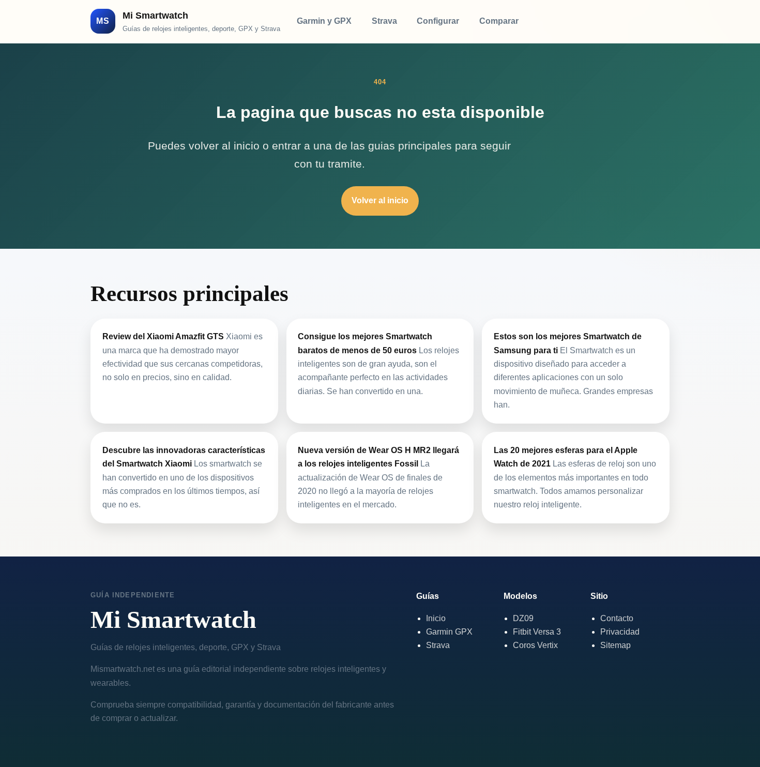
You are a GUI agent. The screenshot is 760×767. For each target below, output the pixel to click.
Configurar (438, 21)
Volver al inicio (380, 200)
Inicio (436, 618)
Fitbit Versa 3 (537, 631)
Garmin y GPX (324, 21)
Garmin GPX (449, 631)
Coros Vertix (535, 645)
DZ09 (523, 618)
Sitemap (615, 645)
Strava (384, 21)
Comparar (499, 21)
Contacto (616, 618)
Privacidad (620, 631)
